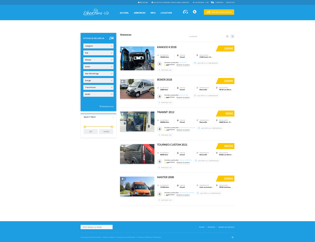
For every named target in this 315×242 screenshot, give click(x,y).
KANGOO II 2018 (166, 47)
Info (153, 13)
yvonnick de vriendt (186, 192)
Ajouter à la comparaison (207, 63)
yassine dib (183, 95)
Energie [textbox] (88, 80)
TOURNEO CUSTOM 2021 (172, 144)
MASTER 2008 (165, 177)
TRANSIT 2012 (165, 112)
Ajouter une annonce (226, 227)
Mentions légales (109, 237)
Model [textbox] (87, 94)
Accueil (124, 13)
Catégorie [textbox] (89, 46)
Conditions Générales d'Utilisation (148, 237)
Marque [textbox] (88, 60)
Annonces (140, 13)
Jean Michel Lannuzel (187, 127)
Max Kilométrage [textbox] (92, 73)
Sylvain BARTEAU (185, 160)
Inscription (230, 2)
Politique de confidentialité (125, 237)
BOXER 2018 (164, 79)
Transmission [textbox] (90, 87)
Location (166, 13)
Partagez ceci (166, 70)
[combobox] (98, 45)
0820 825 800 (144, 2)
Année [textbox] (87, 66)
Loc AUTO (182, 62)
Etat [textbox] (86, 53)
